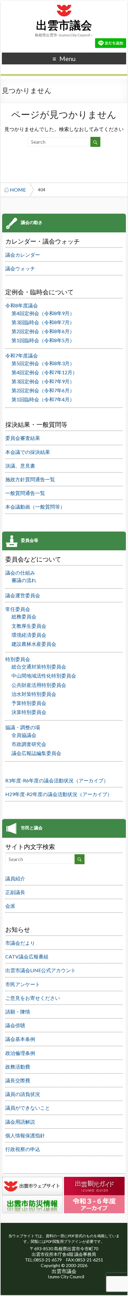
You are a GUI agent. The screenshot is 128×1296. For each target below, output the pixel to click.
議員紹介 (15, 878)
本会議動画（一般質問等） (35, 507)
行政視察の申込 (22, 1149)
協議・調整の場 (22, 727)
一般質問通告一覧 (25, 493)
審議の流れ (23, 580)
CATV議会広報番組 (26, 956)
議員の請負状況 (22, 1094)
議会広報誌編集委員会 (36, 753)
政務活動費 (17, 1067)
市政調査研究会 (28, 744)
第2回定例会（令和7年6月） (43, 390)
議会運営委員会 (22, 595)
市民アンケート (22, 984)
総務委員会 (23, 616)
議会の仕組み (20, 573)
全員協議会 (23, 735)
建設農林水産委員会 (33, 644)
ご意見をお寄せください (32, 998)
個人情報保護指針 (25, 1135)
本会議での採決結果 (27, 452)
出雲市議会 (64, 25)
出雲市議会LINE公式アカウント (40, 970)
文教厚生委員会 (28, 626)
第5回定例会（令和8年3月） (43, 363)
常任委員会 (17, 609)
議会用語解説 (20, 1122)
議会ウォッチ (20, 268)
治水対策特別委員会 (33, 694)
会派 (10, 906)
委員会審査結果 (22, 438)
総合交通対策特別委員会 (38, 666)
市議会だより (20, 943)
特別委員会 (17, 659)
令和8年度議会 (21, 305)
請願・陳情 (17, 1011)
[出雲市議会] (64, 4)
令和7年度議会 (21, 355)
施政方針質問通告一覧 (30, 479)
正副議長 (15, 892)
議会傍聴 (15, 1025)
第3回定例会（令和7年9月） (43, 381)
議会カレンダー (22, 255)
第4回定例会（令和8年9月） (43, 313)
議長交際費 (17, 1080)
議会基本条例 (20, 1039)
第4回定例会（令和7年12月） (44, 372)
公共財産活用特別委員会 (38, 685)
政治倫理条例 (20, 1053)
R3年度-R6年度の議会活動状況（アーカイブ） (56, 780)
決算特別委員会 (28, 712)
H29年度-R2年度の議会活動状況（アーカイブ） (58, 794)
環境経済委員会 (28, 635)
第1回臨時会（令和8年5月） (43, 340)
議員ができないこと (27, 1108)
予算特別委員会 (28, 703)
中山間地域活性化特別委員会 (43, 675)
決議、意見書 (20, 466)
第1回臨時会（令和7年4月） (43, 399)
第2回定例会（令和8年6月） (43, 331)
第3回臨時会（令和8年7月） (43, 322)
